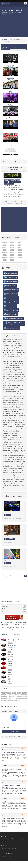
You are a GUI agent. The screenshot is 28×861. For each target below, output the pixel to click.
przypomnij (16, 738)
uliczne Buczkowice (11, 306)
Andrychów (10, 656)
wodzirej (12, 180)
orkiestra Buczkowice (11, 314)
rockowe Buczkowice (11, 281)
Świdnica (10, 643)
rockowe (18, 180)
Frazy (19, 634)
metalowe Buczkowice (12, 298)
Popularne (5, 634)
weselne (6, 180)
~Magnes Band (8, 542)
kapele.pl (4, 39)
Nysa (9, 679)
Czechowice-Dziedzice (12, 201)
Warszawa (20, 752)
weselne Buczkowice (11, 273)
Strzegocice (10, 647)
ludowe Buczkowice (11, 285)
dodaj (18, 736)
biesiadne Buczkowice (12, 310)
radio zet (6, 849)
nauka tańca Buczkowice (12, 328)
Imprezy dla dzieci (9, 560)
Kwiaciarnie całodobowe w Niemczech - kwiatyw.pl (12, 628)
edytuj (21, 839)
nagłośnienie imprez (9, 183)
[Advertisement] (12, 25)
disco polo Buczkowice (12, 302)
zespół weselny (8, 512)
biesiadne (18, 182)
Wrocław (10, 670)
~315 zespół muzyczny (10, 566)
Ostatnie (13, 634)
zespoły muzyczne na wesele (11, 848)
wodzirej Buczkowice (11, 277)
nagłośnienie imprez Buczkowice (14, 318)
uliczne (6, 182)
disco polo (12, 182)
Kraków (9, 665)
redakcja (12, 839)
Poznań (9, 661)
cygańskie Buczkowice (12, 289)
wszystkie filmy (5, 839)
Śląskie (10, 39)
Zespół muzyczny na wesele (11, 536)
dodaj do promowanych (18, 50)
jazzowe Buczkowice (11, 293)
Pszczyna (10, 683)
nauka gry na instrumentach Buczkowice (15, 323)
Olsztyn (9, 674)
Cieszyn (9, 652)
